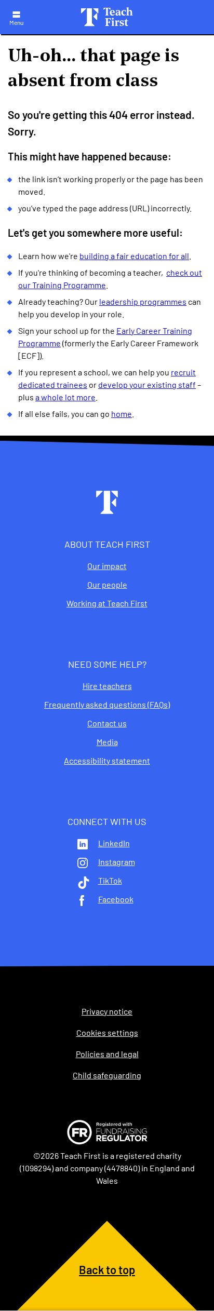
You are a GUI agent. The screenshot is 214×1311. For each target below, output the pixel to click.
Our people (107, 584)
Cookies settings (107, 1033)
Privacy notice (107, 1011)
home (121, 413)
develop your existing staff (147, 384)
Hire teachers (107, 686)
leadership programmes (142, 301)
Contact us (107, 723)
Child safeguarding (107, 1075)
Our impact (107, 566)
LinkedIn (114, 843)
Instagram (116, 862)
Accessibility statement (107, 760)
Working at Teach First (107, 603)
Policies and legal (107, 1054)
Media (107, 742)
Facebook (115, 899)
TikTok (110, 880)
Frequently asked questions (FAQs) (107, 704)
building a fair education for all (134, 256)
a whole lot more (65, 397)
